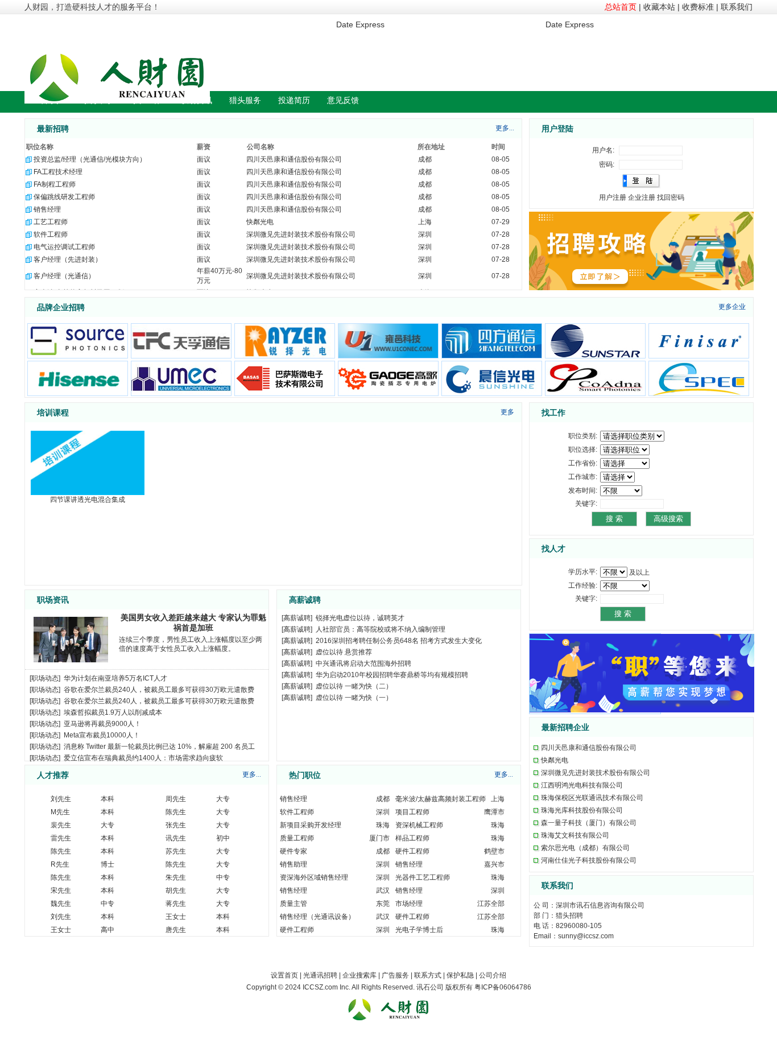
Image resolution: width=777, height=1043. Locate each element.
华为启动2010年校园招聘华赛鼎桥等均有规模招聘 (392, 675)
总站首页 (621, 6)
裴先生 (61, 825)
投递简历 (294, 100)
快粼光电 (260, 222)
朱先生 (176, 877)
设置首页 (284, 975)
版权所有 (459, 987)
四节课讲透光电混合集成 (87, 500)
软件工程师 (51, 234)
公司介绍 (492, 975)
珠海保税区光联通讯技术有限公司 (592, 798)
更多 (507, 412)
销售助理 (293, 864)
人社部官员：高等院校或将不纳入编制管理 (380, 629)
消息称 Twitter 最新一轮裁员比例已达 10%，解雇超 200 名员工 (159, 747)
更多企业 (732, 307)
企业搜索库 (359, 975)
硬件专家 (293, 851)
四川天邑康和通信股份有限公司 (294, 159)
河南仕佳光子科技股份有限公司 (589, 860)
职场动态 (45, 678)
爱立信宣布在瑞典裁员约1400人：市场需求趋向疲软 (143, 758)
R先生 (60, 864)
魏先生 (61, 904)
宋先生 (61, 890)
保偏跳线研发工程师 (64, 197)
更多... (504, 128)
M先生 (60, 812)
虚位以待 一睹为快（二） (354, 686)
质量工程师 (297, 838)
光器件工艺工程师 (422, 877)
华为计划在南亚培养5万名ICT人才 (115, 678)
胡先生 (176, 890)
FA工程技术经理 (58, 172)
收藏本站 (659, 6)
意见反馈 (343, 100)
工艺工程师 (51, 222)
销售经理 (47, 209)
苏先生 (176, 851)
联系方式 (427, 975)
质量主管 (293, 904)
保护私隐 (460, 975)
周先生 (176, 799)
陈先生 (176, 812)
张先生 (176, 825)
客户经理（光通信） (64, 276)
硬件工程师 (412, 851)
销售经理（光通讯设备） (317, 917)
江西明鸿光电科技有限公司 (582, 785)
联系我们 (737, 6)
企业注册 (641, 197)
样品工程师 (412, 838)
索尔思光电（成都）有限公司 (585, 848)
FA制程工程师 (55, 184)
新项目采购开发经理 (310, 825)
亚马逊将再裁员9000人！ (102, 724)
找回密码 (670, 197)
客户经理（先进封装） (68, 259)
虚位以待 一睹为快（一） (354, 698)
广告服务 (395, 975)
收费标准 (698, 6)
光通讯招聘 (320, 975)
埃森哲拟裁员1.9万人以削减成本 (113, 712)
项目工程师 (412, 812)
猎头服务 (245, 100)
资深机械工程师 (419, 825)
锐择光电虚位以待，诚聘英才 (360, 618)
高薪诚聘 (297, 618)
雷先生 (61, 838)
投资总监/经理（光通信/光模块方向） (90, 159)
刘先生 (61, 799)
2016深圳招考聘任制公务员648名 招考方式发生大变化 (399, 641)
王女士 (176, 917)
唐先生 (176, 930)
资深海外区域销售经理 (314, 877)
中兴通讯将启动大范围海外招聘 (363, 663)
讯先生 (176, 838)
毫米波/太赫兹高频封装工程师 (440, 799)
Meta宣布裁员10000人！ (102, 735)
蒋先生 (176, 904)
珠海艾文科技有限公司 (575, 835)
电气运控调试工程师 (64, 247)
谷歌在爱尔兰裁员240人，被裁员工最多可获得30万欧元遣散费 (159, 690)
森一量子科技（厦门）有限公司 (589, 823)
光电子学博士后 (419, 930)
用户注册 (612, 197)
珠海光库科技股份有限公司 (582, 810)
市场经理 (409, 904)
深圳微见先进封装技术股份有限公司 (301, 234)
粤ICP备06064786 (502, 987)
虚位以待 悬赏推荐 (344, 652)
